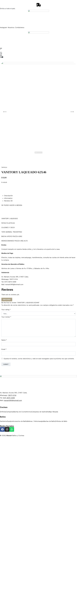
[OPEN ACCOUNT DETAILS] (1, 55)
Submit (6, 364)
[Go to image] (37, 152)
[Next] (72, 111)
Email (3, 349)
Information (8, 198)
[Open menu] (1, 48)
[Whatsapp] (11, 429)
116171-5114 (13, 279)
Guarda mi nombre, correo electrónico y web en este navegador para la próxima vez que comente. (39, 359)
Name (4, 340)
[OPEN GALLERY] (38, 111)
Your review (6, 317)
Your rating (6, 309)
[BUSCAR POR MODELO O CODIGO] (1, 53)
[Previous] (5, 111)
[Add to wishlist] (3, 187)
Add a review (7, 299)
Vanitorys (4, 167)
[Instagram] (7, 429)
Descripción (8, 196)
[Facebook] (2, 429)
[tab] (40, 195)
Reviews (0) (8, 201)
